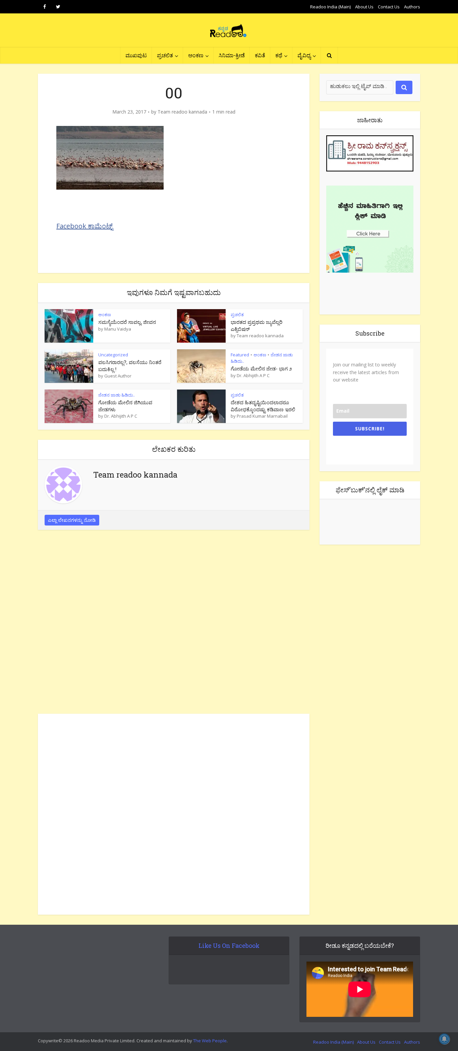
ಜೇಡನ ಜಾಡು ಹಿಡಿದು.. (116, 395)
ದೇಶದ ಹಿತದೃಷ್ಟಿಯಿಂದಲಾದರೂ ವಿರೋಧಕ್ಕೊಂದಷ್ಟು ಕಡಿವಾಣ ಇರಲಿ (263, 405)
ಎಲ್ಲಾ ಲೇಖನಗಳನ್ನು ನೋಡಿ (72, 520)
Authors (412, 7)
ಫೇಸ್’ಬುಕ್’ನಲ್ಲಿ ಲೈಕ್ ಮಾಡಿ (370, 489)
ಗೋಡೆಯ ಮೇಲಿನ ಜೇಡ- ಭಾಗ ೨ (261, 368)
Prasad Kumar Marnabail (262, 416)
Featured (240, 355)
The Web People (210, 1041)
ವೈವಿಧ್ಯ (304, 55)
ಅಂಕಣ (196, 55)
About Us (364, 7)
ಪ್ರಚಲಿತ (165, 55)
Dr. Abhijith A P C (253, 375)
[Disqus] (173, 623)
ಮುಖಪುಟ (136, 55)
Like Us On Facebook (229, 945)
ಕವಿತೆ (260, 55)
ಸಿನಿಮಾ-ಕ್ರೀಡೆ (232, 55)
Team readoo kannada (182, 112)
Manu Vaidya (117, 329)
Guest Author (117, 376)
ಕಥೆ (278, 55)
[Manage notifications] (444, 1039)
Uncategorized (113, 355)
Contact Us (389, 7)
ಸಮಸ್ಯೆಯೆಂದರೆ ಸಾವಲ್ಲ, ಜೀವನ (127, 322)
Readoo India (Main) (330, 7)
